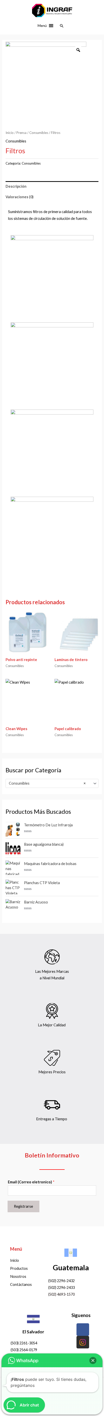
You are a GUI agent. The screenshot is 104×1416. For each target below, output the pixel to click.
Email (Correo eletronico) (31, 1182)
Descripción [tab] (16, 186)
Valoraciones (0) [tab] (20, 197)
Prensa (21, 133)
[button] (42, 26)
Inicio (10, 133)
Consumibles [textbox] (47, 783)
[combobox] (52, 783)
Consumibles (38, 133)
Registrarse (23, 1206)
